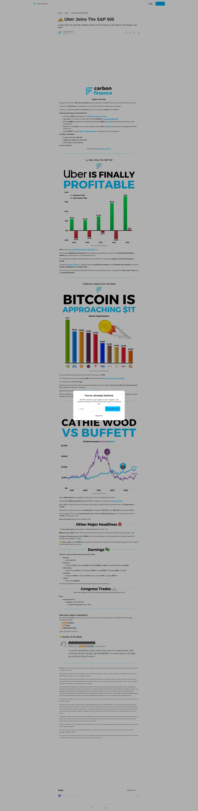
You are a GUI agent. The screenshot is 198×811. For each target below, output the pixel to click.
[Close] (121, 394)
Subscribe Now (113, 409)
